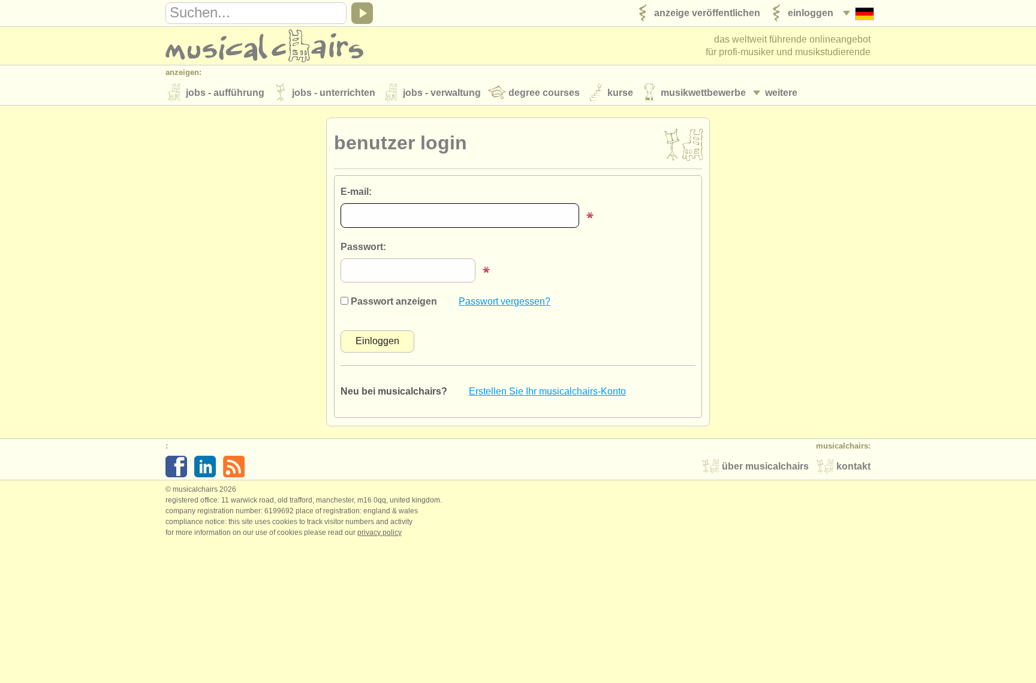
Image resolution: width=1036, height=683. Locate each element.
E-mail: (356, 191)
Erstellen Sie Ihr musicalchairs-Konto (547, 391)
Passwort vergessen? (504, 301)
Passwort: (363, 247)
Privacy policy (379, 532)
